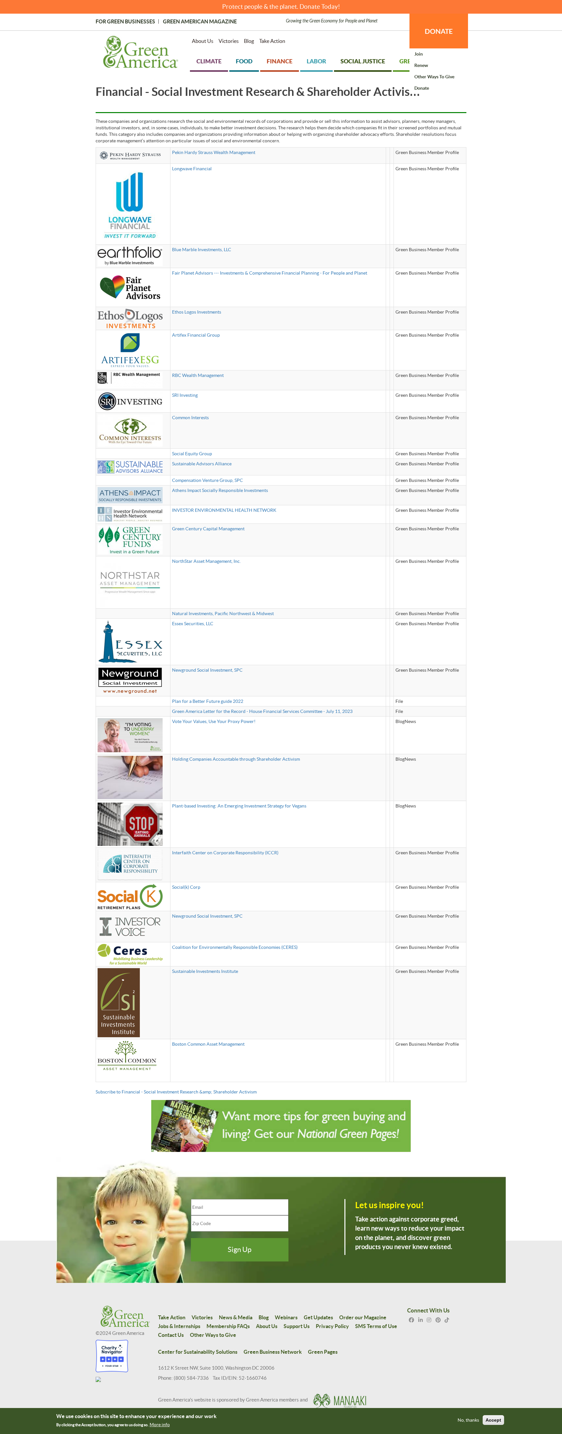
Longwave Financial (192, 168)
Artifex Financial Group (196, 335)
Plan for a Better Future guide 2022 (207, 701)
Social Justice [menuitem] (363, 61)
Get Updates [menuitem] (318, 1317)
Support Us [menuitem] (297, 1326)
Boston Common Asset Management (208, 1044)
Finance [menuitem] (279, 61)
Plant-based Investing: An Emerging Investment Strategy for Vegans (239, 805)
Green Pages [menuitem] (323, 1352)
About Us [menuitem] (202, 41)
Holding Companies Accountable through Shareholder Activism (236, 759)
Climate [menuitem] (208, 61)
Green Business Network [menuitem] (273, 1352)
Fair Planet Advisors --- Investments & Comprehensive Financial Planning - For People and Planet (269, 273)
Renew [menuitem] (421, 65)
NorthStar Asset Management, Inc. (206, 561)
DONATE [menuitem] (439, 31)
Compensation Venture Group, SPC (207, 480)
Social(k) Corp (186, 887)
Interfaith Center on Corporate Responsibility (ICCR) (225, 852)
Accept (493, 1420)
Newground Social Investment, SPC (207, 670)
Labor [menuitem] (316, 61)
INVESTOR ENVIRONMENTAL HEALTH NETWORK (224, 510)
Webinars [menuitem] (286, 1317)
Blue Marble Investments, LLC (201, 249)
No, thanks (468, 1420)
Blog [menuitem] (249, 41)
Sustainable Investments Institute (205, 971)
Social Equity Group (192, 453)
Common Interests (190, 417)
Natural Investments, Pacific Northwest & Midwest (223, 613)
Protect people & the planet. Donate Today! (281, 6)
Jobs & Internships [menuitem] (179, 1326)
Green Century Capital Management (208, 528)
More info (160, 1424)
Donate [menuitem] (421, 88)
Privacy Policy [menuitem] (332, 1326)
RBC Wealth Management (198, 375)
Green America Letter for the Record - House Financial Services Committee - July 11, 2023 (262, 711)
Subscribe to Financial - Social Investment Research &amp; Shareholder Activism (176, 1091)
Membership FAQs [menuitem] (228, 1326)
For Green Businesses (125, 21)
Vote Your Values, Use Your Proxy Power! (214, 721)
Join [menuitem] (418, 54)
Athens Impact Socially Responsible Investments (220, 490)
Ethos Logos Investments (196, 312)
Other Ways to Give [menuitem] (434, 76)
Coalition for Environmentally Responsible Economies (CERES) (235, 947)
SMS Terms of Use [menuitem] (376, 1326)
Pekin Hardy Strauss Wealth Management (213, 152)
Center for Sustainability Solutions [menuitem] (197, 1352)
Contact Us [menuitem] (171, 1335)
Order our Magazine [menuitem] (362, 1317)
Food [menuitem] (244, 61)
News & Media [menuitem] (235, 1317)
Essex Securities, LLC (192, 623)
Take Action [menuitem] (272, 41)
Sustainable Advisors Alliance (202, 463)
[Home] (141, 53)
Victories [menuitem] (229, 41)
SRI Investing (185, 395)
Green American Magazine (200, 21)
